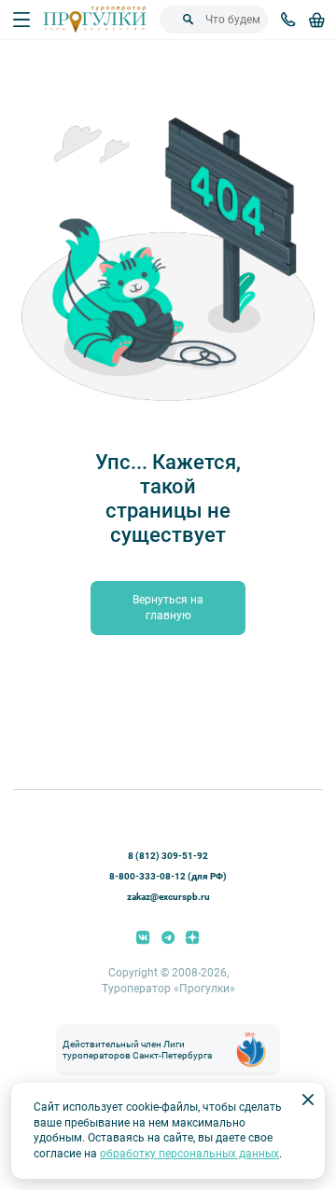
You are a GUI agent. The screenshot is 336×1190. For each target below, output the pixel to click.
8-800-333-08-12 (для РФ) (168, 876)
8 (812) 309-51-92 (168, 856)
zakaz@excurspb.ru (168, 897)
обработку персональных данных (189, 1153)
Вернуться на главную (168, 607)
